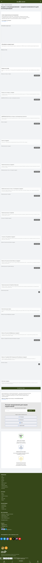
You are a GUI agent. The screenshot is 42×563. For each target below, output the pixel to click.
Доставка (2, 480)
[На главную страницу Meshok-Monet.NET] (21, 1)
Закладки (2, 507)
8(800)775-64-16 (4, 524)
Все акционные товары (21, 388)
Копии (2, 497)
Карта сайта (3, 488)
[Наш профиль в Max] (2, 529)
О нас (2, 476)
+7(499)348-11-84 (4, 526)
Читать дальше (4, 21)
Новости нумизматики (4, 516)
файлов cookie (23, 558)
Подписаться (30, 410)
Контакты (2, 477)
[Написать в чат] (2, 558)
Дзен (22, 422)
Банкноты (2, 494)
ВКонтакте (22, 419)
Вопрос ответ (3, 484)
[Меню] (1, 1)
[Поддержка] (40, 1)
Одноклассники (21, 425)
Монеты (2, 493)
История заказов (3, 506)
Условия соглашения (4, 485)
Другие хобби (3, 498)
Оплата (2, 481)
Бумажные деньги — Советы (5, 515)
